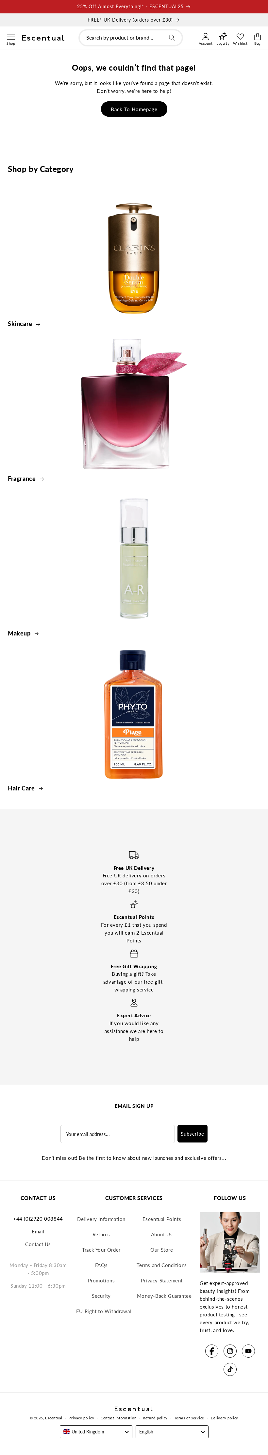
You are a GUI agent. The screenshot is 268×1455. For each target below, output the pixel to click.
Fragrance (22, 478)
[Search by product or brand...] (172, 37)
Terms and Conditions (162, 1265)
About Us (162, 1234)
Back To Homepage (134, 109)
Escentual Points (161, 1219)
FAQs (101, 1265)
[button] (10, 35)
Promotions (101, 1280)
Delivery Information (101, 1219)
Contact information (118, 1418)
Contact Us (38, 1244)
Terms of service (189, 1418)
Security (101, 1296)
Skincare (21, 323)
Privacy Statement (162, 1280)
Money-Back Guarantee (164, 1296)
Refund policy (155, 1418)
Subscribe (192, 1134)
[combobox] (131, 37)
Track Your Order (101, 1250)
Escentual (53, 1418)
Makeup (20, 633)
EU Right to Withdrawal (103, 1311)
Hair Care (22, 788)
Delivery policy (225, 1418)
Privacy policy (81, 1418)
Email (38, 1231)
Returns (101, 1234)
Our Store (161, 1250)
